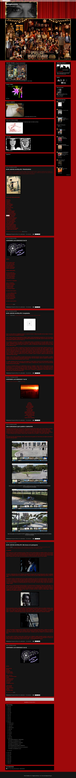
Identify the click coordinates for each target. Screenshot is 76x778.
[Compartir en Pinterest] (39, 234)
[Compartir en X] (37, 234)
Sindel (14, 304)
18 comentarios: (29, 234)
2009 (8, 761)
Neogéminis (11, 4)
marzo (9, 736)
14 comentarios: (29, 538)
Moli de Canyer (24, 231)
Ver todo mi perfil (60, 96)
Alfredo (11, 547)
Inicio (31, 699)
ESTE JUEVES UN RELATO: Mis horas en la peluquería (22, 545)
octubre (9, 726)
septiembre (10, 727)
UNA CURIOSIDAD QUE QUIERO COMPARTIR (19, 426)
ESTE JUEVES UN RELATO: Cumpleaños (18, 313)
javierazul (60, 109)
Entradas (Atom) (32, 702)
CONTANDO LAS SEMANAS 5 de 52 (16, 647)
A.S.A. (63, 160)
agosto (9, 729)
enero (9, 750)
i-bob (40, 775)
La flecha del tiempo (65, 145)
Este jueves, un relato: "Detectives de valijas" (65, 154)
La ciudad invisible (65, 110)
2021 (8, 714)
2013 (8, 755)
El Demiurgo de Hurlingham (63, 152)
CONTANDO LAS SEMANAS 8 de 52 (16, 240)
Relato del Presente (61, 124)
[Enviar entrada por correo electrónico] (33, 234)
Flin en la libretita (61, 101)
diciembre (10, 723)
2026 (8, 706)
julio (9, 730)
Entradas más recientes (11, 699)
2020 (8, 715)
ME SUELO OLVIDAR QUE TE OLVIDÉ (65, 119)
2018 (8, 718)
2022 (8, 712)
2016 (8, 721)
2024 (8, 709)
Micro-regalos (60, 117)
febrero (9, 738)
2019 (8, 717)
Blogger (50, 775)
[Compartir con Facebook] (38, 234)
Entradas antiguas (49, 699)
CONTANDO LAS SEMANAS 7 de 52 (16, 379)
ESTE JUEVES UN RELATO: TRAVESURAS (18, 169)
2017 (8, 720)
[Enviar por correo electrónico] (35, 234)
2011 (8, 758)
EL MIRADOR (60, 167)
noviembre (10, 724)
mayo (9, 733)
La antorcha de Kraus (62, 144)
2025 (8, 708)
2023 (8, 711)
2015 (8, 752)
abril (9, 735)
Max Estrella (13, 315)
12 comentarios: (29, 420)
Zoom (59, 125)
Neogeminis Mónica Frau (62, 94)
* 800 (63, 102)
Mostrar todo (68, 174)
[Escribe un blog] (36, 234)
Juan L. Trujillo (61, 136)
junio (9, 732)
